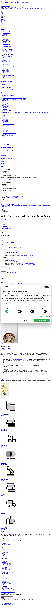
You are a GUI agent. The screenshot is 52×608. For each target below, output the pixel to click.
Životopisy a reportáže (8, 54)
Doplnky (19, 7)
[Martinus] (5, 6)
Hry (13, 7)
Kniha (4, 368)
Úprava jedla (3, 270)
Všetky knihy (6, 100)
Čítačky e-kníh (5, 144)
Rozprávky (5, 74)
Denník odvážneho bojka (8, 134)
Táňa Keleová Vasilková (8, 124)
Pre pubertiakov (6, 70)
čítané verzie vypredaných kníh (29, 264)
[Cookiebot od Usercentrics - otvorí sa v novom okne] (44, 287)
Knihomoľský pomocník (8, 572)
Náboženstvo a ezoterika (7, 90)
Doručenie (3, 2)
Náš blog (5, 581)
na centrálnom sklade (22, 251)
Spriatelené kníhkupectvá (8, 544)
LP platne (3, 164)
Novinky (5, 104)
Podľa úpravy (3, 219)
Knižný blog (23, 2)
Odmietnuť (25, 320)
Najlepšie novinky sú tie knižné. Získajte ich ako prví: (12, 594)
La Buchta (3, 343)
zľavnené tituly (19, 247)
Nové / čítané (3, 257)
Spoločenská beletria (7, 36)
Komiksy (5, 34)
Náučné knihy (6, 77)
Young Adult (6, 71)
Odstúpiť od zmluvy (7, 573)
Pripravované (6, 105)
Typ (2, 240)
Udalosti (5, 543)
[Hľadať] (13, 16)
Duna (4, 137)
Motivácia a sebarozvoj (8, 49)
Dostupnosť (3, 249)
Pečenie (5, 226)
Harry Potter (6, 131)
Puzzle (2, 166)
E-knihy (6, 7)
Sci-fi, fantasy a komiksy (8, 75)
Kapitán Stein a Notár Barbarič (9, 133)
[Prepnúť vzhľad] (1, 4)
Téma (2, 278)
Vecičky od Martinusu (7, 147)
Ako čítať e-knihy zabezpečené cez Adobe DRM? (11, 204)
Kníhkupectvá (8, 2)
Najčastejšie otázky (7, 564)
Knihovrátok (13, 2)
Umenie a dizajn (6, 60)
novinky (14, 245)
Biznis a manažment (7, 50)
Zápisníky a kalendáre (7, 158)
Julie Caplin (5, 119)
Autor (2, 282)
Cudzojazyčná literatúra (7, 95)
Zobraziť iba (3, 244)
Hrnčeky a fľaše (5, 153)
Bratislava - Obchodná (8, 540)
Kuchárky (3, 84)
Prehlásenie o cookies (7, 588)
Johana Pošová (18, 283)
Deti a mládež (4, 64)
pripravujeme (17, 253)
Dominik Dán (6, 118)
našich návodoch (11, 179)
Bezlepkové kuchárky (8, 228)
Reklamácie (5, 571)
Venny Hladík (6, 350)
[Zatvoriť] (1, 238)
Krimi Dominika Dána (8, 135)
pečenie (14, 272)
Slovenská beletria (7, 40)
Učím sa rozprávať (7, 136)
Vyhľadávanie (4, 11)
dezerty (13, 268)
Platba (4, 562)
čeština (13, 276)
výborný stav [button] (6, 358)
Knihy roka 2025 (7, 101)
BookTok (5, 109)
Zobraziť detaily (44, 316)
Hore (2, 376)
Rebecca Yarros (6, 120)
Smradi (4, 139)
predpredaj (16, 252)
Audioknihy (10, 7)
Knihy (2, 7)
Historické (5, 39)
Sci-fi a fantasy (6, 33)
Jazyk (2, 274)
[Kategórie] (22, 7)
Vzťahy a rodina (6, 55)
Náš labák (5, 587)
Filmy (15, 7)
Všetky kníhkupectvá (7, 542)
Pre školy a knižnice (7, 569)
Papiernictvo (4, 155)
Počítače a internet (7, 57)
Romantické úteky (7, 130)
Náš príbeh (5, 580)
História (5, 53)
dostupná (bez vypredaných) (27, 255)
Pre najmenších (6, 68)
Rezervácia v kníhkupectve (9, 566)
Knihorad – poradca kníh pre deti (10, 66)
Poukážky (18, 2)
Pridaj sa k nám (6, 584)
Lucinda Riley (6, 125)
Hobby (4, 59)
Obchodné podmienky (8, 604)
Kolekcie (5, 107)
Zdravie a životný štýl (8, 56)
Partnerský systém (7, 583)
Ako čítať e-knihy (7, 567)
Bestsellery (5, 103)
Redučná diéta (6, 227)
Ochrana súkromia (7, 603)
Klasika (4, 37)
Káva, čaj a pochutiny (7, 150)
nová (12, 259)
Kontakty (5, 578)
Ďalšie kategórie (6, 44)
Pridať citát (3, 379)
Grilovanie (5, 224)
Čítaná (4, 356)
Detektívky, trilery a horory (9, 31)
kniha (12, 242)
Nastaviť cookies (6, 602)
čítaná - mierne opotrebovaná (27, 263)
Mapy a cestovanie (6, 92)
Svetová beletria (6, 41)
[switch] (20, 311)
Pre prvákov (5, 69)
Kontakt (28, 2)
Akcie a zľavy (6, 106)
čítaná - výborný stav (22, 261)
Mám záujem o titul (7, 110)
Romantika (5, 35)
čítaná (13, 260)
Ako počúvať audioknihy (8, 568)
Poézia (4, 42)
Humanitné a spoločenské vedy (10, 51)
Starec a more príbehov (5, 396)
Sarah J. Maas (6, 122)
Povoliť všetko (42, 320)
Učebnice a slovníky (6, 87)
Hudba (2, 161)
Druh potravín (3, 266)
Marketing (5, 586)
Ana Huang (5, 121)
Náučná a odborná (6, 46)
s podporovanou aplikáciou (17, 196)
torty (11, 280)
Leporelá (5, 76)
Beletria (3, 29)
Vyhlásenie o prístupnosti (8, 589)
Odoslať (2, 597)
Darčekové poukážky (6, 141)
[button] (27, 362)
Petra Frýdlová (6, 349)
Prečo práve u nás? (7, 563)
